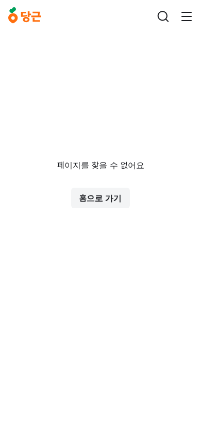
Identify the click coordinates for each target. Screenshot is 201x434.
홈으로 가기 (100, 198)
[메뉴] (186, 16)
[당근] (24, 16)
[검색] (163, 16)
